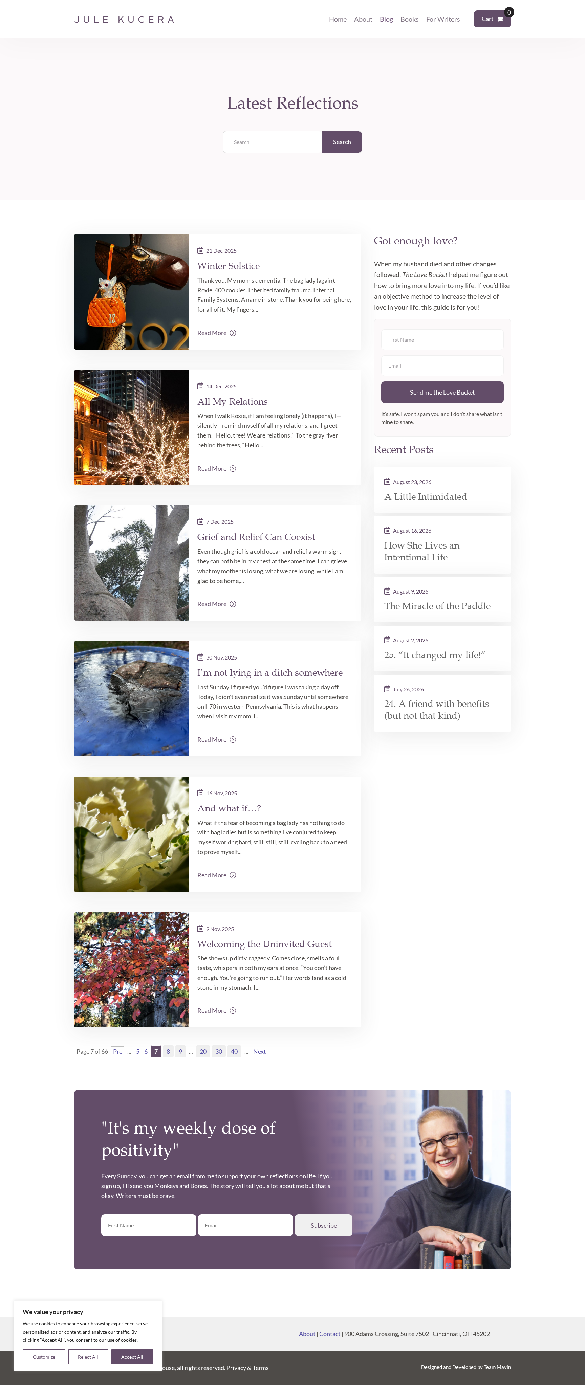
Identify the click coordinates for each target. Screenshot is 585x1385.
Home (338, 19)
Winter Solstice (228, 266)
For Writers (443, 19)
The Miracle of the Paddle (437, 606)
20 (203, 1051)
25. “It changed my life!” (435, 655)
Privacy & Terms (247, 1367)
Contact (330, 1333)
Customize (44, 1357)
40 (234, 1051)
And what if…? (229, 808)
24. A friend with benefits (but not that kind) (436, 709)
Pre (117, 1051)
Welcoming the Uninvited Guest (264, 944)
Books (409, 19)
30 (218, 1051)
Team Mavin (497, 1367)
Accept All (132, 1357)
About (363, 19)
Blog (386, 19)
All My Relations (232, 401)
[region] (88, 1335)
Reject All (88, 1357)
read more (211, 332)
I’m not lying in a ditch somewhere (270, 672)
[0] (500, 19)
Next (259, 1051)
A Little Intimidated (425, 496)
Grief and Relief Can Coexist (256, 537)
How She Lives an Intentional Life (421, 551)
